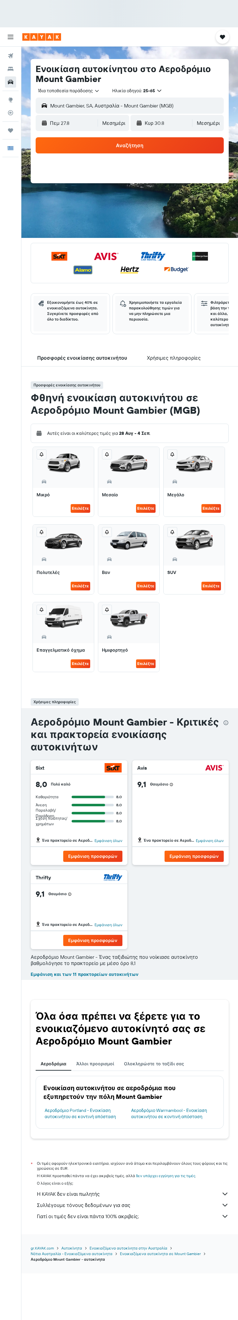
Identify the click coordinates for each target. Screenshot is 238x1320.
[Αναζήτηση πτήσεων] (10, 56)
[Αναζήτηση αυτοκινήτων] (10, 82)
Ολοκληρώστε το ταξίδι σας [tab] (154, 1064)
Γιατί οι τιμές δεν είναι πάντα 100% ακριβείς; (88, 1216)
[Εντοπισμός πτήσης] (10, 113)
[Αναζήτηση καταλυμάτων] (10, 69)
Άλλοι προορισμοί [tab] (95, 1064)
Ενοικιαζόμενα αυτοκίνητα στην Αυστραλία (128, 1248)
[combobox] (69, 91)
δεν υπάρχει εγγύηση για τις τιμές (165, 1175)
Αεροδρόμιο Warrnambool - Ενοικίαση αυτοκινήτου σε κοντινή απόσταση (169, 1113)
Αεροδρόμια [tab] (53, 1064)
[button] (10, 37)
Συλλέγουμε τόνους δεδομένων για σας (83, 1205)
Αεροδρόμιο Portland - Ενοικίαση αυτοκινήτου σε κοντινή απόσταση (80, 1113)
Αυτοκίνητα (71, 1248)
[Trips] (10, 130)
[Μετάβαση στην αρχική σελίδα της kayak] (41, 37)
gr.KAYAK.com (42, 1248)
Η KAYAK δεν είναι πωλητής (68, 1194)
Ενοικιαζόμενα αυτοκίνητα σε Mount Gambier (160, 1253)
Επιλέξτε (80, 508)
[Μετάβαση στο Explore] (10, 99)
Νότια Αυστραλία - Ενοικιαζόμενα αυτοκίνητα (71, 1253)
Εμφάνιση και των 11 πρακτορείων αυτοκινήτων (85, 974)
